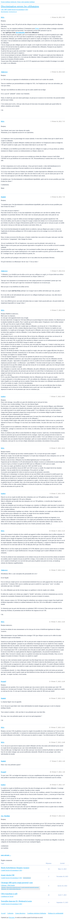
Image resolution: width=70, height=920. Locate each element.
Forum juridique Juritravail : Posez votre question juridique (18, 2)
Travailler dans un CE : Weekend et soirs (16, 901)
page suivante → (6, 855)
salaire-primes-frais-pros (15, 889)
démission (3, 889)
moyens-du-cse (13, 11)
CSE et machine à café (9, 894)
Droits (37, 28)
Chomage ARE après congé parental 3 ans (17, 883)
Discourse (11, 917)
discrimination (4, 11)
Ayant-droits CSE (7, 875)
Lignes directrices (20, 913)
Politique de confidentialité (55, 913)
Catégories (10, 913)
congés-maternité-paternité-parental (30, 887)
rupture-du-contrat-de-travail (13, 887)
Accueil (3, 913)
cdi (7, 889)
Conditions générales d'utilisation (36, 913)
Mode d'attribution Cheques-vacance (15, 868)
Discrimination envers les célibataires (20, 6)
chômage (3, 887)
